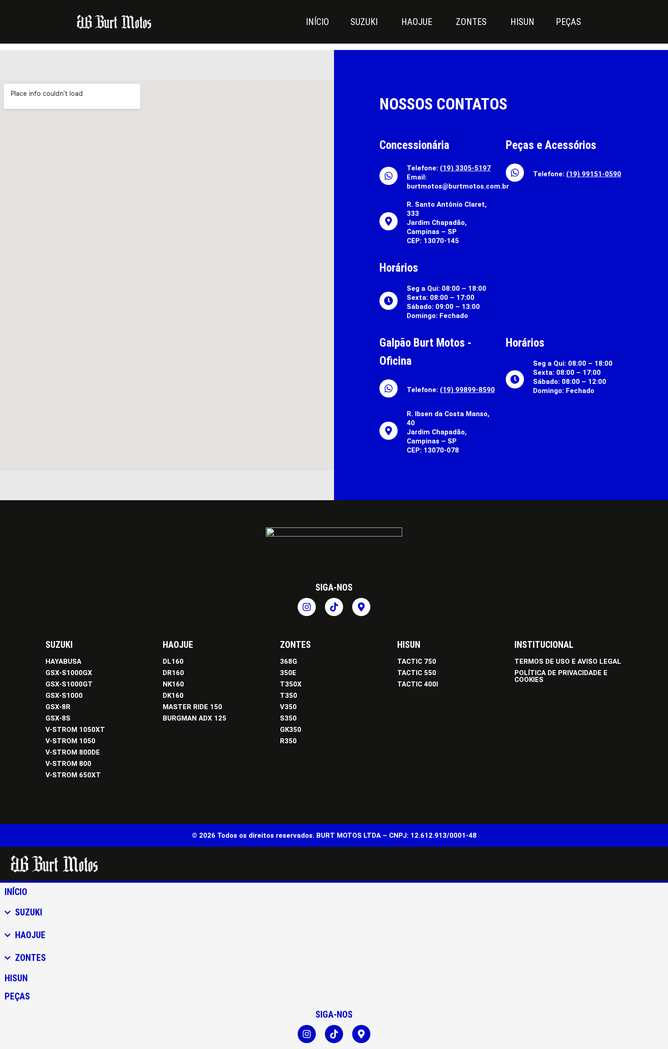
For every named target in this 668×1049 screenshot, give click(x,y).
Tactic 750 (416, 661)
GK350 (290, 730)
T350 (288, 695)
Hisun (408, 644)
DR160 (173, 673)
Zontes (295, 644)
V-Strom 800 (68, 764)
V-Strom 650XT (73, 775)
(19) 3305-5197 (465, 168)
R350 (288, 741)
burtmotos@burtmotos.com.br (458, 186)
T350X (291, 684)
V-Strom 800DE (72, 752)
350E (288, 673)
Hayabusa (63, 661)
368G (288, 661)
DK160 (173, 695)
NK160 (173, 684)
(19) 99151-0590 (593, 174)
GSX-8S (57, 718)
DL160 (173, 661)
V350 (288, 707)
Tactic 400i (417, 684)
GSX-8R (57, 707)
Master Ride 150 (192, 707)
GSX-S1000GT (69, 684)
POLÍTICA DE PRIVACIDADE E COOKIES (561, 676)
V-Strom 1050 (70, 741)
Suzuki (59, 644)
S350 (288, 718)
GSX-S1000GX (68, 673)
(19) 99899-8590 (467, 390)
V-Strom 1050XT (75, 730)
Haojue (178, 644)
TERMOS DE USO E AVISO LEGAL (567, 661)
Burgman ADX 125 (194, 718)
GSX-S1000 (64, 695)
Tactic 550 (416, 673)
